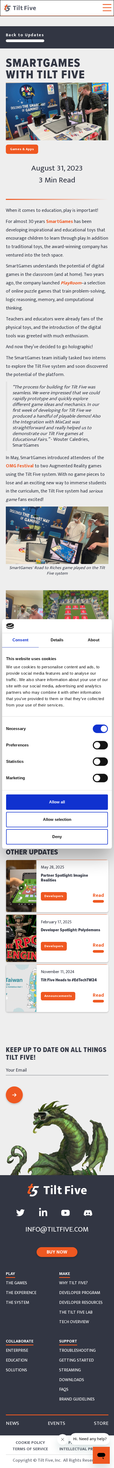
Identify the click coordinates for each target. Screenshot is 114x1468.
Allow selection (57, 819)
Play (10, 1273)
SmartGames (59, 221)
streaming (70, 1370)
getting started (76, 1360)
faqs (63, 1389)
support (68, 1341)
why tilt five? (73, 1283)
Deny (57, 837)
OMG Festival (20, 466)
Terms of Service (30, 1449)
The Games (16, 1283)
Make (64, 1273)
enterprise (17, 1351)
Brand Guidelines (77, 1399)
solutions (16, 1370)
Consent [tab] (20, 640)
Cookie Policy (30, 1443)
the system (17, 1303)
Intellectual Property (83, 1449)
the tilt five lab (76, 1312)
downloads (71, 1380)
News (12, 1423)
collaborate (19, 1341)
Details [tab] (57, 640)
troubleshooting (77, 1351)
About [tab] (93, 640)
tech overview (74, 1322)
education (16, 1360)
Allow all (57, 802)
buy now (57, 1252)
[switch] (100, 745)
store (101, 1423)
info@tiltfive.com (57, 1229)
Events (56, 1423)
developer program (79, 1293)
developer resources (81, 1303)
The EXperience (21, 1293)
